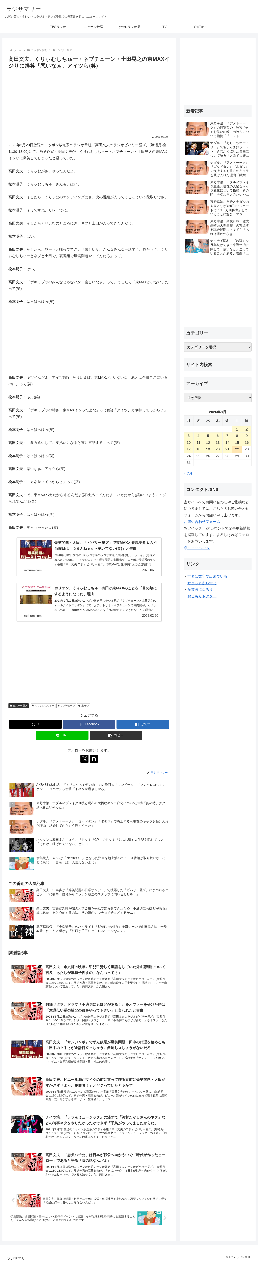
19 (208, 449)
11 (198, 443)
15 (237, 443)
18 (198, 449)
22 (237, 449)
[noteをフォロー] (94, 759)
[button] (116, 735)
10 (189, 443)
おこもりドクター (201, 596)
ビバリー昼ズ (20, 705)
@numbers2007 (197, 548)
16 (247, 443)
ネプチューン (67, 705)
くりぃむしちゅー (44, 705)
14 (227, 443)
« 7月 (188, 473)
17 (189, 449)
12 (208, 443)
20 (218, 449)
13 (218, 443)
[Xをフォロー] (84, 759)
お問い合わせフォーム (202, 522)
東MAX (85, 705)
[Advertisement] (89, 100)
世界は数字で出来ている (207, 576)
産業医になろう (200, 590)
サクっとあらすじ (201, 583)
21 (227, 449)
